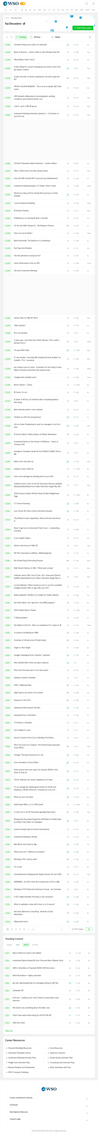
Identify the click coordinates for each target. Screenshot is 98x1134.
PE (26, 10)
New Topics (11, 37)
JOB (81, 10)
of (77, 929)
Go (89, 929)
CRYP (87, 10)
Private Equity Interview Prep (61, 1058)
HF (30, 10)
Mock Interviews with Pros (60, 1067)
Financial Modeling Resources (20, 1048)
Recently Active (16, 18)
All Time (35, 945)
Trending (22, 37)
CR (67, 10)
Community (14, 1105)
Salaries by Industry (57, 1053)
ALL (44, 10)
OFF (39, 10)
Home (7, 18)
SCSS (68, 462)
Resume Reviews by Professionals (21, 1067)
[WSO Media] (16, 10)
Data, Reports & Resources (19, 1112)
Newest (9, 945)
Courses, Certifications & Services (21, 1098)
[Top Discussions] (11, 10)
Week (18, 945)
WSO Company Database (18, 1072)
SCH (93, 10)
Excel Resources (56, 1048)
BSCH (68, 434)
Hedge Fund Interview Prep (19, 1063)
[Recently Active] (6, 10)
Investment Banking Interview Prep (22, 1058)
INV (76, 10)
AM (63, 10)
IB (22, 10)
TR (58, 10)
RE (35, 10)
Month (26, 945)
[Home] (11, 3)
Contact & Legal (15, 1119)
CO (54, 10)
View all (9, 1031)
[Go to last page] (33, 929)
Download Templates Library (19, 1053)
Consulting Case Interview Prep (62, 1063)
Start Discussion (84, 28)
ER (72, 10)
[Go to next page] (29, 929)
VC (49, 10)
